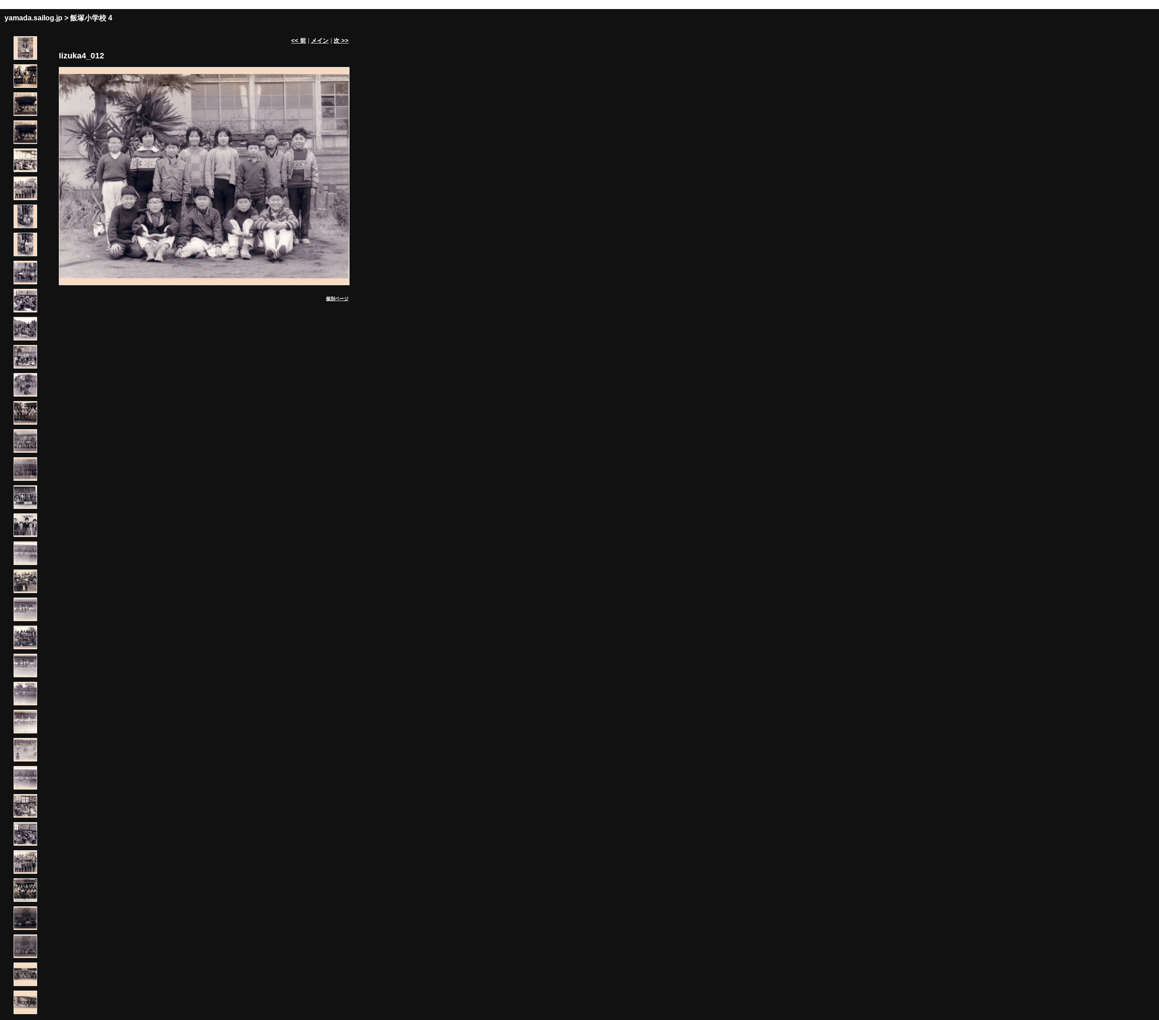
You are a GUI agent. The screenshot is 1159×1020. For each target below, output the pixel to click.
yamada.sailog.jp (33, 18)
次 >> (341, 40)
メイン (320, 40)
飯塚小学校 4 (91, 18)
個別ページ (337, 298)
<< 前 (298, 40)
